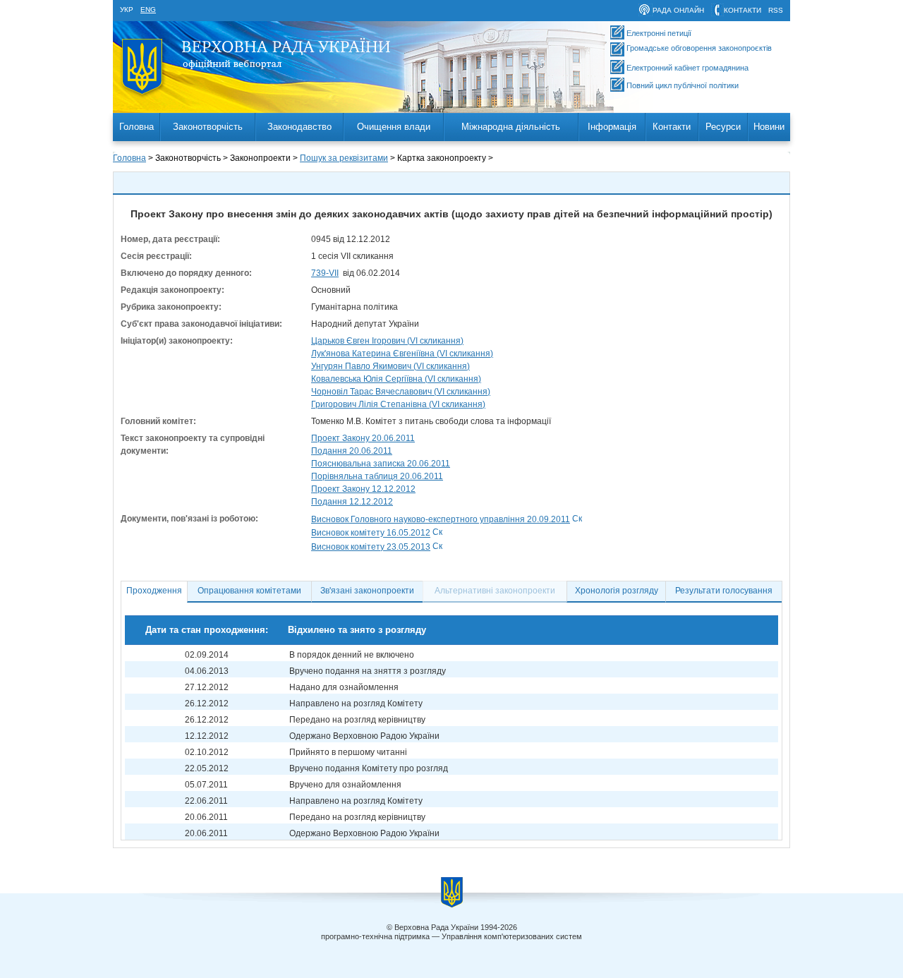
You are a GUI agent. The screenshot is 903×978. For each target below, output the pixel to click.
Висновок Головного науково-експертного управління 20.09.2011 (440, 519)
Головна (136, 126)
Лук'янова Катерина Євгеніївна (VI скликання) (402, 353)
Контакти (672, 126)
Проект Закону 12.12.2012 (363, 489)
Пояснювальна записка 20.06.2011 (380, 464)
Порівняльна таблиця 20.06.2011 (377, 476)
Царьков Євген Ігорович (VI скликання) (387, 341)
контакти (742, 10)
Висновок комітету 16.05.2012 (370, 533)
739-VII (325, 273)
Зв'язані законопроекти (367, 591)
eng (148, 9)
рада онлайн (678, 10)
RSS (775, 10)
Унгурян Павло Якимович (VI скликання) (390, 366)
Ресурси (723, 126)
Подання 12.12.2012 (352, 502)
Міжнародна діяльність (510, 126)
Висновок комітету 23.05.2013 (370, 547)
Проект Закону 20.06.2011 (363, 438)
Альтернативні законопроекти (495, 591)
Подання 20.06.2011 (351, 451)
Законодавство (299, 126)
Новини (768, 126)
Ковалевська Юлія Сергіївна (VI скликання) (396, 379)
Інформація (612, 126)
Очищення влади (393, 126)
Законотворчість (208, 126)
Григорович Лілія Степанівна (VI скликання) (398, 404)
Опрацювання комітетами (249, 591)
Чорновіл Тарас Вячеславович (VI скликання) (400, 392)
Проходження (154, 591)
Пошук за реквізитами (344, 158)
